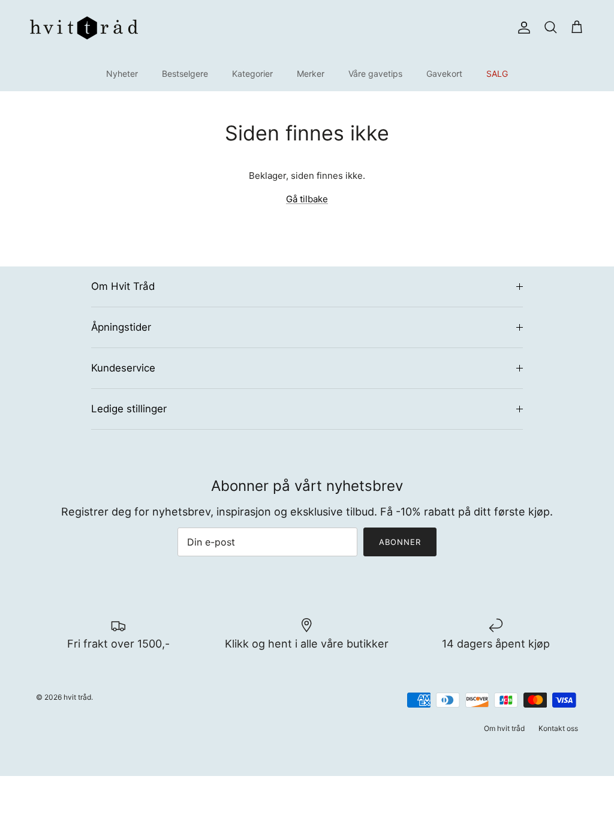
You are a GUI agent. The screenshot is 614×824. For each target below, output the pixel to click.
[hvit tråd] (84, 28)
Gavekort (444, 73)
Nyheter (122, 73)
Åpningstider (121, 327)
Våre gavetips (375, 73)
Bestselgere (185, 73)
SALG (497, 73)
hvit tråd (77, 697)
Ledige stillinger (129, 409)
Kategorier (252, 73)
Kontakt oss (558, 728)
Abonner (400, 542)
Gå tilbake (307, 199)
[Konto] (521, 27)
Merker (310, 73)
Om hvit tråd (504, 728)
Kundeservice (123, 368)
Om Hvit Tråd (123, 286)
